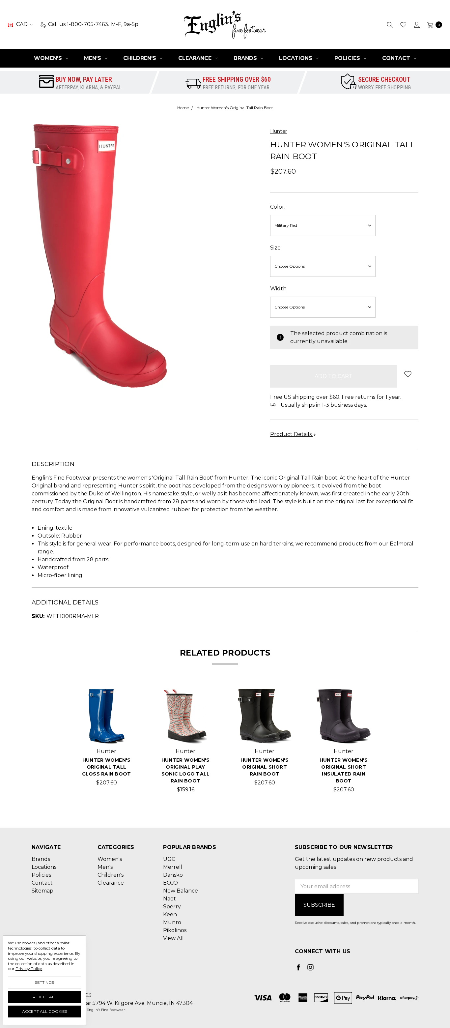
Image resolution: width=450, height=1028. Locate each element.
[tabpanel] (106, 741)
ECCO (170, 883)
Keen (170, 914)
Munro (172, 922)
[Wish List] (403, 24)
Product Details (291, 434)
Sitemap (42, 891)
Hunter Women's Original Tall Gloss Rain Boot (106, 767)
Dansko (173, 875)
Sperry (172, 906)
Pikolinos (174, 930)
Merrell (173, 867)
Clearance (195, 58)
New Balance (180, 891)
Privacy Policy (28, 968)
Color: (277, 207)
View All (173, 938)
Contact (397, 58)
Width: (279, 288)
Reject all (45, 996)
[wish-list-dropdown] (407, 374)
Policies (348, 58)
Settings (44, 982)
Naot (169, 899)
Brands (246, 58)
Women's (49, 58)
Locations (296, 58)
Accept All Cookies (44, 1011)
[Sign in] (416, 24)
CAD (22, 24)
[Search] (389, 24)
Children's (140, 58)
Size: (276, 248)
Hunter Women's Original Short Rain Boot (264, 767)
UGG (169, 859)
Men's (93, 58)
